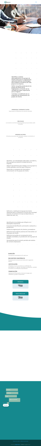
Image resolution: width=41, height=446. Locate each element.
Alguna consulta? (6, 401)
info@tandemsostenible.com (20, 417)
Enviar (6, 405)
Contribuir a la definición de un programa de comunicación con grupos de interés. (21, 95)
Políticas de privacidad (24, 441)
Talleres (10, 26)
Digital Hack (17, 444)
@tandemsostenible (17, 421)
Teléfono (4, 393)
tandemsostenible (17, 419)
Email (4, 396)
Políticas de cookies (16, 441)
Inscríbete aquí (20, 144)
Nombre (4, 389)
